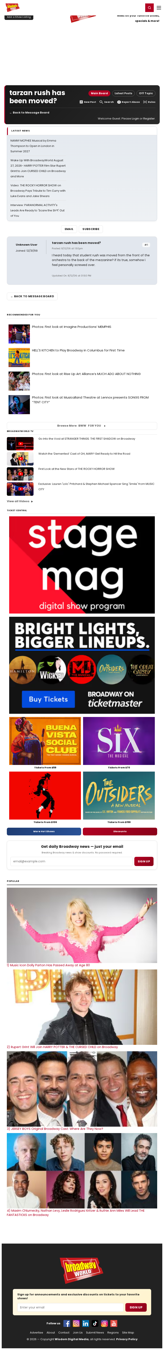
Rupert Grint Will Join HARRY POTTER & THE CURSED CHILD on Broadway (62, 1047)
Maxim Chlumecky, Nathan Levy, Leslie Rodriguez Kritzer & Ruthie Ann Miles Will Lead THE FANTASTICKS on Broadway (76, 1212)
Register (127, 7)
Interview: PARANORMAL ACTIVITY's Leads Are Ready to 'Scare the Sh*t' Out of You (37, 210)
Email (69, 229)
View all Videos (18, 501)
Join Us (78, 1333)
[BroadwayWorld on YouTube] (114, 1323)
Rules (151, 102)
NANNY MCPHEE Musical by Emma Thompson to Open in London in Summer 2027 (33, 146)
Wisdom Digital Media (72, 1339)
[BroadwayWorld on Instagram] (76, 1323)
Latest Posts (123, 93)
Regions (113, 1333)
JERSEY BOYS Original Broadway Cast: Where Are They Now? (55, 1129)
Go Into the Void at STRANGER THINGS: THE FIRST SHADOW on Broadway (86, 439)
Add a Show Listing (19, 17)
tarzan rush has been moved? (76, 243)
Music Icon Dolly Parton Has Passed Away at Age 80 (48, 965)
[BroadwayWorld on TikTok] (95, 1323)
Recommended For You (23, 314)
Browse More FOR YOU (79, 426)
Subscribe (90, 229)
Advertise (36, 1333)
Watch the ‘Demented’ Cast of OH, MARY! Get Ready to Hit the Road (84, 454)
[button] (149, 7)
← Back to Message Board (29, 113)
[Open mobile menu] (159, 7)
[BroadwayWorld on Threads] (104, 1323)
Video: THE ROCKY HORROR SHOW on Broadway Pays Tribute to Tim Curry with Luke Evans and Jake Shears (38, 190)
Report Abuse (131, 102)
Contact (63, 1333)
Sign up (144, 861)
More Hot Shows (44, 831)
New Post (90, 102)
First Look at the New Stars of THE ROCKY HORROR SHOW (76, 469)
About (51, 1333)
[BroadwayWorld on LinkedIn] (85, 1323)
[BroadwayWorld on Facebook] (67, 1323)
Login (138, 7)
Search (109, 102)
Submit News (95, 1333)
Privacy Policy (127, 1339)
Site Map (128, 1333)
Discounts (120, 831)
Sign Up (136, 1307)
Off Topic (146, 93)
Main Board (99, 93)
